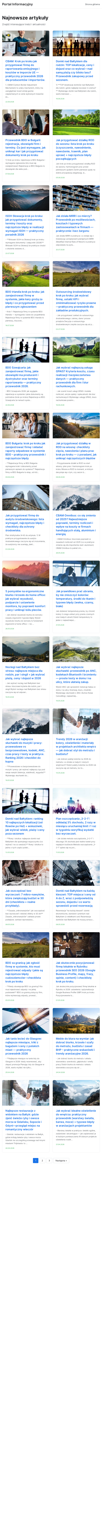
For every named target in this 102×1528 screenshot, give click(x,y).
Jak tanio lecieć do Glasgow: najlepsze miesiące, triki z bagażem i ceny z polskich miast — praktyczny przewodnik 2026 (23, 1046)
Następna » (61, 1160)
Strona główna (92, 4)
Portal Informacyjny (17, 4)
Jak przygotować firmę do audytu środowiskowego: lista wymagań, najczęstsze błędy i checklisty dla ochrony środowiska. (24, 523)
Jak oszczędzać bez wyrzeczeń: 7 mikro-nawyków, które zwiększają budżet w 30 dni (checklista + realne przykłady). (25, 898)
